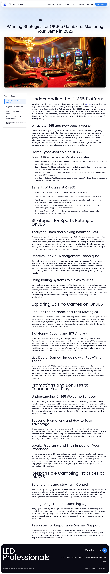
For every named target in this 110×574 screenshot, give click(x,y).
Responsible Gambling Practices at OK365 (16, 123)
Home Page (65, 557)
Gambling (68, 20)
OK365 (89, 104)
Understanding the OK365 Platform (13, 101)
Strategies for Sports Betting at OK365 (14, 106)
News (74, 557)
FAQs (81, 557)
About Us (87, 568)
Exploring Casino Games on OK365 (13, 112)
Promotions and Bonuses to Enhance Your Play (13, 117)
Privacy (94, 568)
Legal (104, 568)
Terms (100, 568)
